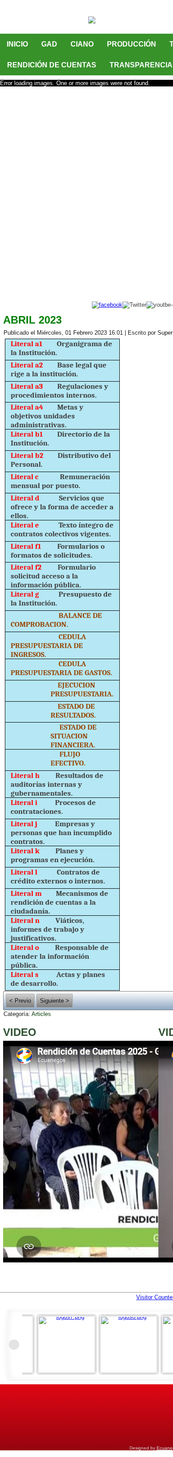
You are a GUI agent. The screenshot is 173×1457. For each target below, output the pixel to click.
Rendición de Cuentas (51, 65)
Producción (131, 44)
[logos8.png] (131, 1344)
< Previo (20, 1000)
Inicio (17, 44)
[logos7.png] (69, 1344)
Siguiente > (54, 1000)
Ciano (82, 44)
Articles (41, 1014)
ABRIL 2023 (32, 320)
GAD (49, 44)
